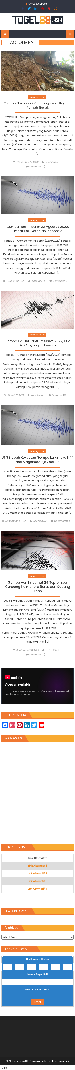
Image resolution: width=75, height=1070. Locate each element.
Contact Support (37, 3)
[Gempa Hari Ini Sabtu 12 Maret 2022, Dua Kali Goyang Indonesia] (37, 310)
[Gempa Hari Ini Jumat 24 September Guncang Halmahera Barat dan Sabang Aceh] (37, 550)
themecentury (60, 1061)
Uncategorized (37, 97)
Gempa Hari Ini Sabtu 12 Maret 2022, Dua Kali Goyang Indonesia (37, 343)
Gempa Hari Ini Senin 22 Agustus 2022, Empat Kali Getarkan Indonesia (37, 229)
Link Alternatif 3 (37, 881)
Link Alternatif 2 (37, 873)
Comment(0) (37, 166)
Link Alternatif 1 (37, 866)
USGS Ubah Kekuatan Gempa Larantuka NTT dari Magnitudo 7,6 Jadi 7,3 (37, 459)
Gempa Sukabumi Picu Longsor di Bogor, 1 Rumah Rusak (37, 105)
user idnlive (51, 162)
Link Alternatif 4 (37, 889)
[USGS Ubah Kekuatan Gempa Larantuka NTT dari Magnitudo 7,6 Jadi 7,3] (37, 425)
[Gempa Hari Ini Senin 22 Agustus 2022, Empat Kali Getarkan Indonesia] (37, 195)
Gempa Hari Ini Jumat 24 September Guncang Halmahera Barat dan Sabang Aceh (37, 586)
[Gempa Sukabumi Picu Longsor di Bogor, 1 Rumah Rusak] (37, 71)
